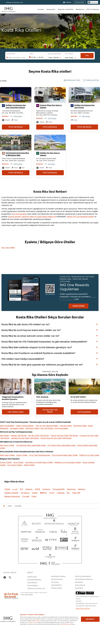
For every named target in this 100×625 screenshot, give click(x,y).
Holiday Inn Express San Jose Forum (84, 106)
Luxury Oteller (22, 455)
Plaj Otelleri (4, 435)
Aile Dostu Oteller (7, 445)
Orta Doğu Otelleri (14, 465)
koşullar (37, 620)
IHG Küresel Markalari (34, 579)
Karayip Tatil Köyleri (19, 435)
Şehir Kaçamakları (7, 426)
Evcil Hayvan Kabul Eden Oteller (65, 455)
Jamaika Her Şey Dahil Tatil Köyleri (25, 438)
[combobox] (17, 57)
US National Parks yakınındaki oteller (31, 445)
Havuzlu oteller (66, 426)
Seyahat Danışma (57, 579)
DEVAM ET (90, 619)
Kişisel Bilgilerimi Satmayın (84, 579)
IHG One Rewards (19, 214)
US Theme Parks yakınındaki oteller (61, 445)
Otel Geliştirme (32, 582)
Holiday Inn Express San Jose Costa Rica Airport (16, 106)
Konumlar (41, 9)
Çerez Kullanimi (80, 585)
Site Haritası (79, 582)
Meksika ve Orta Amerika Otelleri (67, 462)
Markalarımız (80, 9)
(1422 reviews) (52, 118)
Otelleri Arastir (32, 576)
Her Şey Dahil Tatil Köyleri (38, 435)
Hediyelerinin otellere (58, 576)
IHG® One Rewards (93, 9)
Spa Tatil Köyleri (46, 428)
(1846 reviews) (18, 164)
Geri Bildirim (79, 588)
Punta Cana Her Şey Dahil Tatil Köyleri (56, 438)
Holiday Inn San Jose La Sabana (50, 154)
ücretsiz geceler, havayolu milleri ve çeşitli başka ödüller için (32, 217)
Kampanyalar (50, 9)
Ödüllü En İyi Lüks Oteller (89, 455)
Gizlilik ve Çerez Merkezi (83, 576)
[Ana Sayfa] (3, 506)
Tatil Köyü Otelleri (32, 428)
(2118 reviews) (18, 116)
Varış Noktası (10, 54)
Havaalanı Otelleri (17, 428)
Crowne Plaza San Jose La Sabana (51, 106)
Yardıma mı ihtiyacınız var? (14, 2)
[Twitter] (10, 577)
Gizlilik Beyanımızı (65, 624)
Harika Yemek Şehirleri (25, 426)
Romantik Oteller (80, 426)
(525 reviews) (86, 116)
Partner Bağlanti (32, 585)
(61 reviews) (51, 164)
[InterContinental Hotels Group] (8, 9)
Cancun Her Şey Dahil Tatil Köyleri (64, 435)
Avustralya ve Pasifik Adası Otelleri (39, 462)
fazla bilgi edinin (83, 608)
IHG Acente (55, 582)
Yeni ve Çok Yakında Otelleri (47, 426)
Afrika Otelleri (29, 465)
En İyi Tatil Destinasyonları (39, 455)
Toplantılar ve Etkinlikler (65, 9)
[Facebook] (5, 577)
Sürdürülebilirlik (56, 585)
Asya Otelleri (18, 462)
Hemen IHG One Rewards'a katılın (80, 217)
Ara (87, 55)
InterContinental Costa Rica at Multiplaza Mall (17, 154)
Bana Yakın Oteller (7, 455)
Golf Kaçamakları (61, 428)
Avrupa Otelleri (6, 462)
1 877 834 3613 (27, 594)
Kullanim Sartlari (56, 588)
